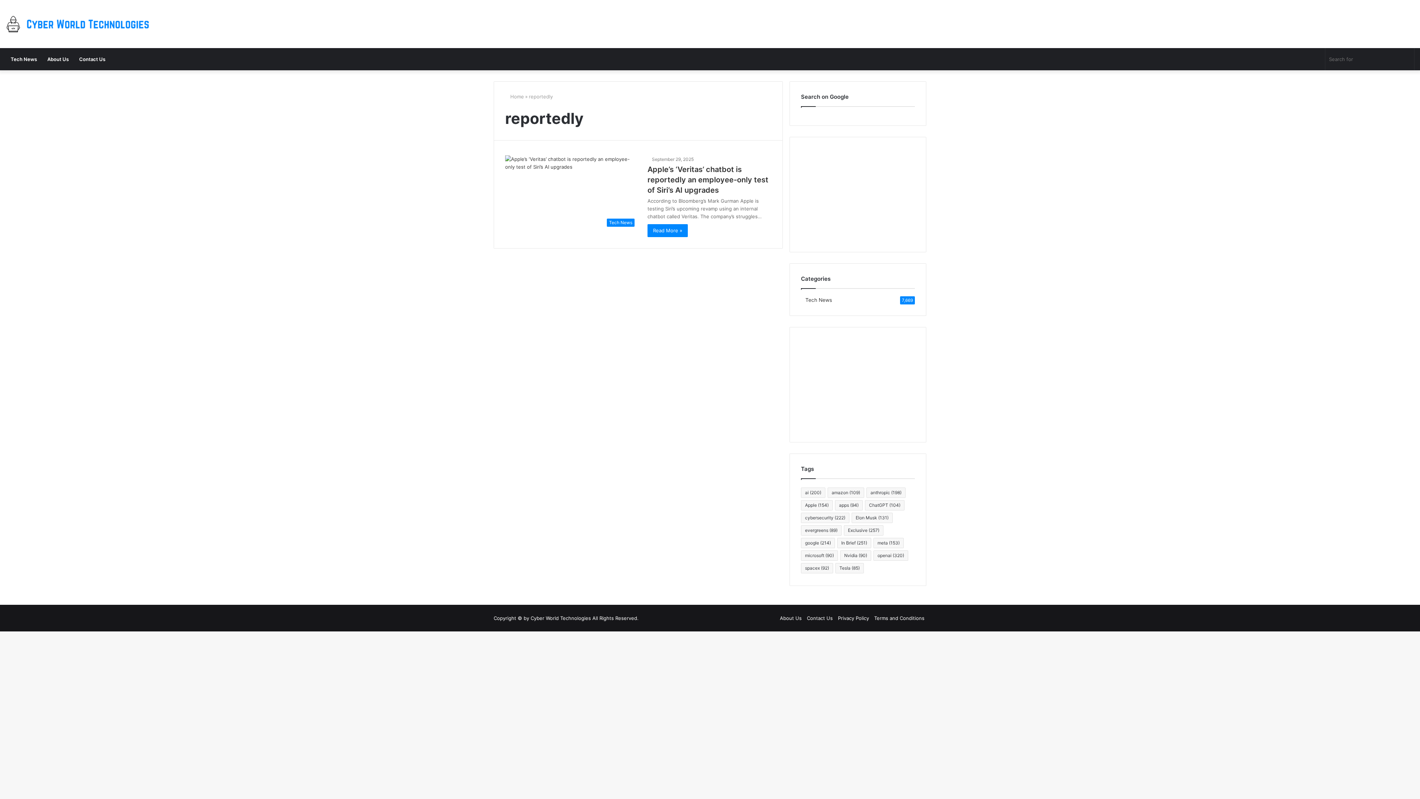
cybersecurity (825, 517)
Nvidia (855, 555)
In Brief (854, 543)
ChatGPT (884, 505)
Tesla (849, 568)
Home (516, 97)
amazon (846, 492)
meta (889, 543)
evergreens (821, 530)
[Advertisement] (858, 384)
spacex (817, 568)
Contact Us (92, 59)
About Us (58, 59)
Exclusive (863, 530)
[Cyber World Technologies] (79, 24)
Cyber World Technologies (561, 618)
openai (891, 555)
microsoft (819, 555)
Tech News (24, 59)
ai (813, 492)
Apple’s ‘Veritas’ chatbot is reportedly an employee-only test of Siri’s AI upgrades (708, 180)
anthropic (886, 492)
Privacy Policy (853, 618)
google (818, 543)
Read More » (667, 230)
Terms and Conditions (899, 618)
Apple (817, 505)
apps (849, 505)
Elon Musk (872, 517)
